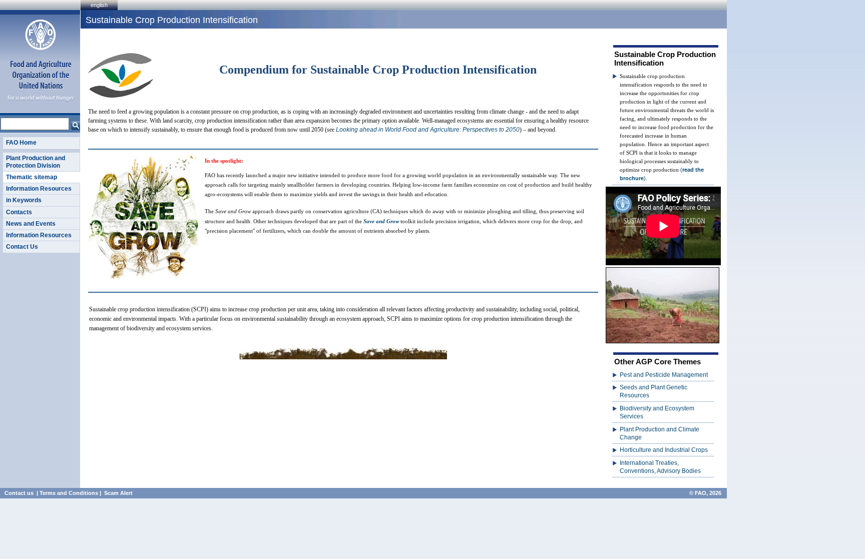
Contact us (19, 493)
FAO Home (21, 142)
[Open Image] (662, 305)
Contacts (19, 212)
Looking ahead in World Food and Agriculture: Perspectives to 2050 (428, 129)
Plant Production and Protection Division (35, 162)
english (99, 5)
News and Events (31, 223)
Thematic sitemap (31, 177)
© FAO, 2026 (705, 493)
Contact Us (22, 246)
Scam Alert (118, 493)
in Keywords (24, 200)
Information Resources (39, 188)
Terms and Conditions (69, 493)
